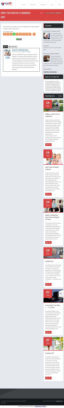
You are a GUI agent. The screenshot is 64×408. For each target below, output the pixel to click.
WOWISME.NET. (59, 401)
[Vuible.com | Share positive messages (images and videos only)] (14, 35)
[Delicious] (23, 34)
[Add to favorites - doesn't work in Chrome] (17, 34)
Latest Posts (14, 46)
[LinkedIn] (30, 34)
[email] (11, 34)
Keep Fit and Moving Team (20, 50)
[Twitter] (4, 34)
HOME (41, 13)
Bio (6, 46)
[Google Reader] (26, 34)
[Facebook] (7, 34)
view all (60, 96)
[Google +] (34, 34)
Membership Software (40, 406)
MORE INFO (48, 144)
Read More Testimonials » (50, 72)
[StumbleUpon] (20, 34)
